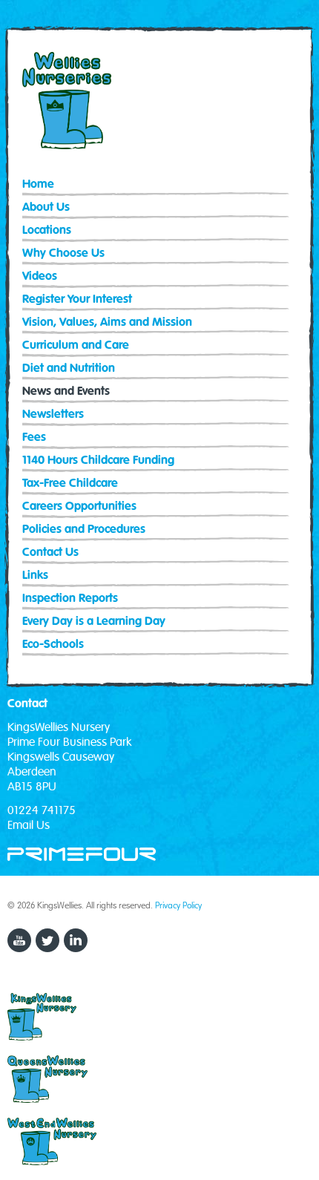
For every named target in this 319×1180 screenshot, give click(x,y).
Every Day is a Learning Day (93, 621)
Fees (34, 437)
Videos (39, 276)
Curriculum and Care (75, 345)
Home (38, 184)
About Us (46, 207)
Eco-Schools (53, 644)
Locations (46, 230)
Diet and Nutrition (68, 368)
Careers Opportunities (79, 506)
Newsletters (53, 414)
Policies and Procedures (83, 529)
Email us (28, 825)
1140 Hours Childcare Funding (98, 460)
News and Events (66, 391)
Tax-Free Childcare (70, 483)
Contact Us (50, 552)
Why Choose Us (63, 253)
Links (35, 575)
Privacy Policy (178, 905)
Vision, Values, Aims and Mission (107, 322)
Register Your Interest (77, 299)
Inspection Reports (70, 598)
